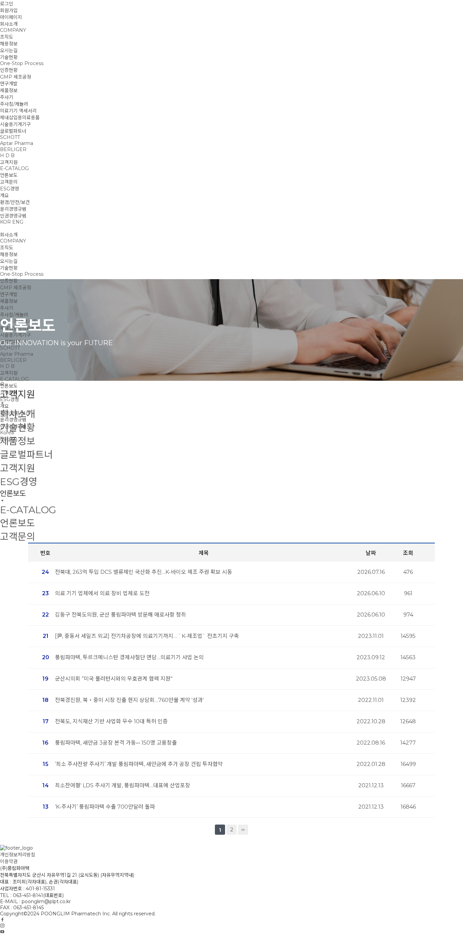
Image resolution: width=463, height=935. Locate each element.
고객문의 (9, 182)
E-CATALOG (14, 168)
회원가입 (9, 10)
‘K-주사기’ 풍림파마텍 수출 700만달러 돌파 (105, 807)
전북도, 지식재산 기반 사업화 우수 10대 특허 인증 (111, 721)
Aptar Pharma (16, 143)
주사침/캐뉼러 (14, 104)
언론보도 (9, 175)
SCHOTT (10, 137)
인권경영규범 (13, 216)
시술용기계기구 (15, 124)
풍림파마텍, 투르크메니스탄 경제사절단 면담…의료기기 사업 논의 (129, 657)
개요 (4, 195)
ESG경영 (9, 189)
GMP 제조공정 (15, 77)
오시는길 (9, 50)
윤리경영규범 (13, 209)
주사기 (6, 97)
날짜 (371, 553)
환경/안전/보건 (15, 202)
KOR (5, 222)
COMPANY (13, 30)
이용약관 (9, 861)
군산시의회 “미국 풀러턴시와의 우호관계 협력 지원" (114, 679)
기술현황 (9, 57)
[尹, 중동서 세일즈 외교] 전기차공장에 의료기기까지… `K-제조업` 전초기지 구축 (147, 636)
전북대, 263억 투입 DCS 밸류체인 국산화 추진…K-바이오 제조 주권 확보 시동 (143, 572)
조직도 (6, 37)
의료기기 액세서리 (18, 111)
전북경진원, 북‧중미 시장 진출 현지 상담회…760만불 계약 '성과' (129, 700)
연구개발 (9, 84)
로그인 (6, 4)
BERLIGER (13, 149)
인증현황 (9, 70)
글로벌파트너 (13, 131)
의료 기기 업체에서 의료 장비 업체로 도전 (102, 593)
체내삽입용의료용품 (20, 118)
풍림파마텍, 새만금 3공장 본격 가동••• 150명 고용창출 (116, 743)
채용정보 (9, 44)
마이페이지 (11, 17)
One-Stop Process (21, 63)
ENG (17, 222)
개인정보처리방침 (17, 855)
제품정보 (9, 90)
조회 (408, 553)
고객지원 (9, 162)
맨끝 (243, 830)
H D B (7, 155)
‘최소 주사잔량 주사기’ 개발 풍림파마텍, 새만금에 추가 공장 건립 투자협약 (139, 764)
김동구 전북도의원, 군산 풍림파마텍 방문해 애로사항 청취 (120, 614)
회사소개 (9, 24)
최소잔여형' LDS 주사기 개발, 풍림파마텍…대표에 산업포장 (122, 785)
